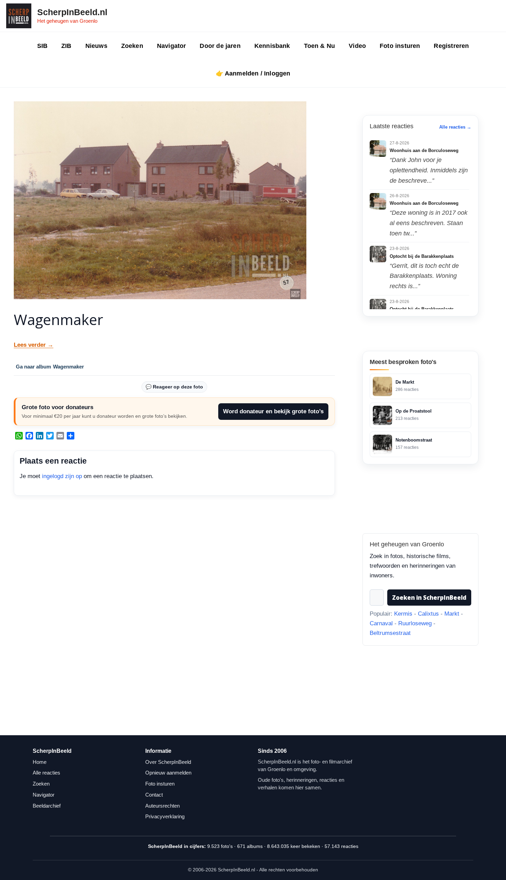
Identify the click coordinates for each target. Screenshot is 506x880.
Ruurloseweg (415, 623)
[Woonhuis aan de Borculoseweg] (378, 148)
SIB (42, 45)
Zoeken (132, 45)
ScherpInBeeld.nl (72, 12)
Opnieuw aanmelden (168, 773)
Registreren (451, 45)
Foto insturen (400, 45)
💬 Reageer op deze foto (174, 387)
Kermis (403, 613)
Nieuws (96, 45)
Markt (451, 613)
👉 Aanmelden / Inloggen (253, 73)
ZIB (66, 45)
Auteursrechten (162, 806)
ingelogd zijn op (62, 476)
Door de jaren (220, 45)
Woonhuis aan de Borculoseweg (424, 150)
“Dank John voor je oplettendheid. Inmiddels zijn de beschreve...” (429, 170)
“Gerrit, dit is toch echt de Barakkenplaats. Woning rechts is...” (424, 276)
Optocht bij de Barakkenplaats (422, 256)
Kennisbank (272, 45)
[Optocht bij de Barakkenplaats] (378, 254)
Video (357, 45)
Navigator (171, 45)
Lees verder (33, 345)
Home (39, 762)
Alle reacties (46, 773)
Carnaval (381, 623)
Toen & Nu (319, 45)
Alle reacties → (455, 127)
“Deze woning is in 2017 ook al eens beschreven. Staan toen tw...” (428, 222)
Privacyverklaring (165, 816)
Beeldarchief (47, 806)
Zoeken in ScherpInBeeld (429, 597)
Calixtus (428, 613)
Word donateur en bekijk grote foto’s (273, 411)
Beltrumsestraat (390, 633)
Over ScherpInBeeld (168, 762)
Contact (154, 795)
